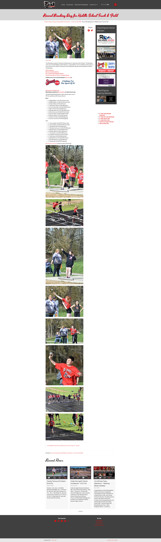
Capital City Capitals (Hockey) (106, 122)
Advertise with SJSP (99, 525)
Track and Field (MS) (78, 453)
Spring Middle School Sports (66, 453)
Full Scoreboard (50, 70)
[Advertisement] (66, 531)
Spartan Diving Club (104, 123)
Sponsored (67, 77)
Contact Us (99, 523)
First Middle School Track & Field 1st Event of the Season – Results (63, 445)
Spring (57, 453)
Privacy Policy (54, 540)
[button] (102, 4)
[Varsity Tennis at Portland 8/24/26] (57, 487)
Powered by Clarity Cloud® (112, 540)
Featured (52, 453)
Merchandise (99, 520)
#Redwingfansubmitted (51, 143)
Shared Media (99, 522)
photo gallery (61, 92)
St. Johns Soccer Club (104, 118)
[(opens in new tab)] (106, 39)
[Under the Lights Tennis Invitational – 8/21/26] (80, 487)
